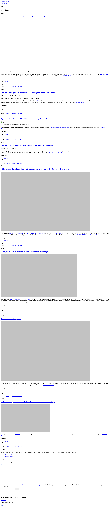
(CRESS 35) (66, 75)
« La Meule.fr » (51, 152)
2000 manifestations (104, 74)
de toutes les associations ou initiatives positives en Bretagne (27, 485)
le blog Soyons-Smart (9, 454)
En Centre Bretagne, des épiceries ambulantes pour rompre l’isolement (28, 93)
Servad (38, 100)
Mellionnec (17, 434)
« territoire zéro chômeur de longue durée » (60, 127)
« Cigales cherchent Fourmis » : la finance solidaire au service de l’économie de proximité (35, 169)
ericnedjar (8, 86)
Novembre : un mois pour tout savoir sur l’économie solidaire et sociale (28, 17)
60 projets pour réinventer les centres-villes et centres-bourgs (24, 252)
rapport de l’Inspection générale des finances (20, 299)
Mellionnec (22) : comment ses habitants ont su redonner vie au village (28, 402)
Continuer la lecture (75, 75)
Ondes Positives (4, 3)
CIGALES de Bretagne (57, 233)
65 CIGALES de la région (83, 235)
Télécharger (3, 500)
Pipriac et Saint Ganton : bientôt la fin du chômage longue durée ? (26, 119)
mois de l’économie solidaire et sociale (36, 233)
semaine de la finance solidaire (16, 233)
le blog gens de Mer (8, 456)
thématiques (3, 494)
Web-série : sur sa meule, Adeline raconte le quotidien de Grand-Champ (28, 145)
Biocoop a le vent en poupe (11, 319)
